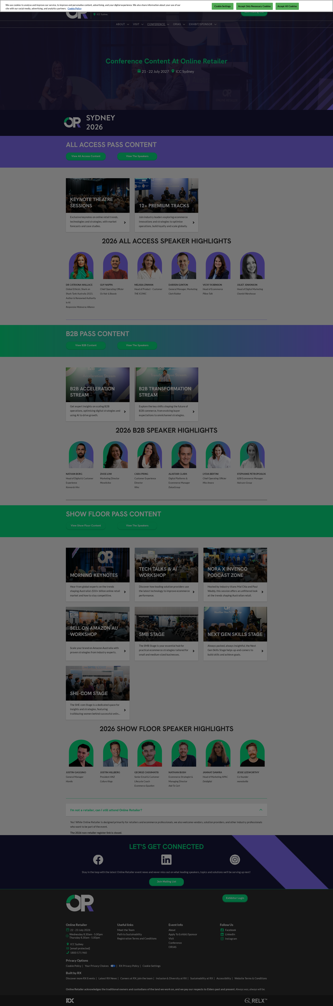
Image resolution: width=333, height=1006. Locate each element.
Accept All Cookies (287, 6)
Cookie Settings (222, 6)
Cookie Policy (75, 8)
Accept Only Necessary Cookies (254, 6)
